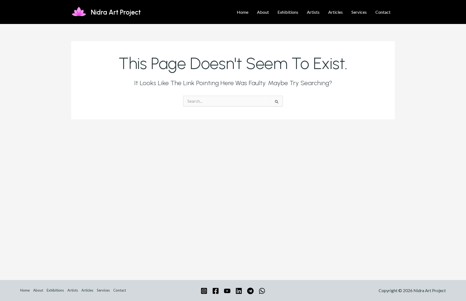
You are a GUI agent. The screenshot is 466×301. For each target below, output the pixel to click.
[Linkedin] (238, 291)
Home (242, 12)
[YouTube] (227, 291)
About (263, 12)
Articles (335, 12)
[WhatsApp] (262, 291)
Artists (313, 12)
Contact (382, 12)
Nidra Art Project (116, 12)
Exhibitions (287, 12)
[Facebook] (215, 291)
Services (359, 12)
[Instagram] (204, 291)
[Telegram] (250, 291)
